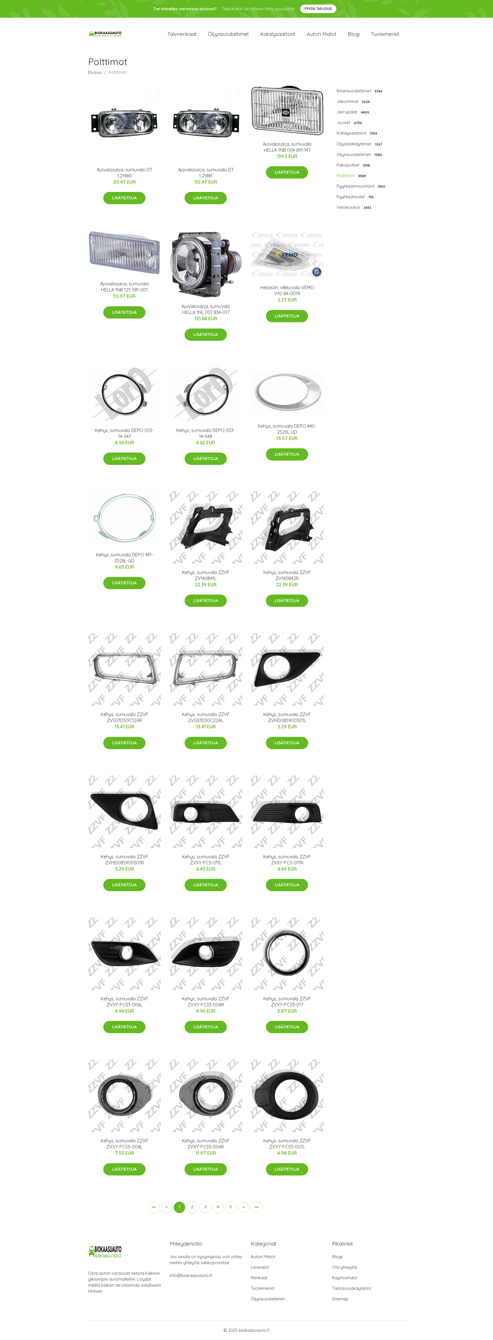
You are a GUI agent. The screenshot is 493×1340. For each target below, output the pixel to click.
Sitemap (340, 1299)
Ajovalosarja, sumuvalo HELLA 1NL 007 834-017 (205, 309)
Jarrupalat (353, 112)
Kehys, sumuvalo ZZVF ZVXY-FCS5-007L (287, 1144)
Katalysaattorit (277, 34)
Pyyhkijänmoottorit (361, 186)
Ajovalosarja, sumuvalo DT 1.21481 (206, 173)
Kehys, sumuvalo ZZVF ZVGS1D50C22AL (206, 717)
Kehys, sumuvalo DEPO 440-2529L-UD (287, 429)
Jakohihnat (353, 101)
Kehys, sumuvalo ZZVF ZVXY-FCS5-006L (124, 1144)
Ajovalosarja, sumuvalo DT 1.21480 (124, 173)
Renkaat (259, 1277)
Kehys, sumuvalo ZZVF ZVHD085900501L (287, 717)
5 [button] (230, 1206)
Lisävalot (260, 1267)
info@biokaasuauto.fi (190, 1275)
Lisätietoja (124, 197)
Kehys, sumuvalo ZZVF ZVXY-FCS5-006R (206, 1144)
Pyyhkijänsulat (355, 196)
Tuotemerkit (385, 34)
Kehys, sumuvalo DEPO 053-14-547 (124, 433)
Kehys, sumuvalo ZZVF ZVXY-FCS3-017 (287, 1001)
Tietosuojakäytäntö (351, 1288)
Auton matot (321, 34)
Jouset (349, 122)
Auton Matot (263, 1256)
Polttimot (351, 175)
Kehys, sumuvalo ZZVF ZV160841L (206, 575)
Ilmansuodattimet (359, 91)
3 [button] (205, 1206)
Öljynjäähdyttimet (359, 144)
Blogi (353, 34)
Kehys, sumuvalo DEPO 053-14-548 (205, 433)
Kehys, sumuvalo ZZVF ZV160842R (287, 575)
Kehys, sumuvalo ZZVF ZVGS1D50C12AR (124, 717)
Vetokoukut (354, 207)
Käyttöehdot (344, 1277)
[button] (243, 1207)
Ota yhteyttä (344, 1267)
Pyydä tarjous (318, 9)
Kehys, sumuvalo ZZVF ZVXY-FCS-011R (287, 859)
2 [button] (192, 1206)
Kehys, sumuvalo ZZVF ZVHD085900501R (124, 859)
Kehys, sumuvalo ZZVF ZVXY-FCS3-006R (206, 1001)
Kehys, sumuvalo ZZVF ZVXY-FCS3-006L (124, 1001)
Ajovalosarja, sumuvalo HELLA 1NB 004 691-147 (287, 147)
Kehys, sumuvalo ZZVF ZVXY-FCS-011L (206, 859)
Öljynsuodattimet (228, 34)
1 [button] (179, 1206)
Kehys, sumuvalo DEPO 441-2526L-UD (124, 557)
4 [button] (218, 1206)
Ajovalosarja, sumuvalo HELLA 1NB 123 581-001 (124, 287)
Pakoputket (353, 165)
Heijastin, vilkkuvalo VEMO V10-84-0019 (287, 290)
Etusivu (95, 72)
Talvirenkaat (182, 34)
